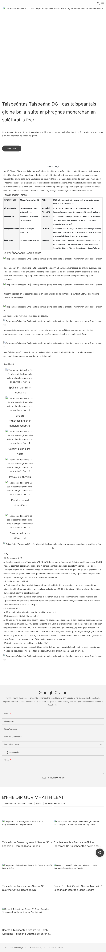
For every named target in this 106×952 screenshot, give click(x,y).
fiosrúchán (11, 148)
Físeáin (39, 803)
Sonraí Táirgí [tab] (53, 166)
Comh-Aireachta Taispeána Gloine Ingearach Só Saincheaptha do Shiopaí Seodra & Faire (76, 844)
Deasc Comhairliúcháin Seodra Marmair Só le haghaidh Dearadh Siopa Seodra (79, 888)
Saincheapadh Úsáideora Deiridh (18, 803)
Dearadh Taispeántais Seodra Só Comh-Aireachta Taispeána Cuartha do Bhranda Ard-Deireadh (26, 932)
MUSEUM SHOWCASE (55, 803)
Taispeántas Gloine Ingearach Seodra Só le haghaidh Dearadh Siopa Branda (27, 844)
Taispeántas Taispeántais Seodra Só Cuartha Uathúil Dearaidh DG (23, 888)
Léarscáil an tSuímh (55, 947)
